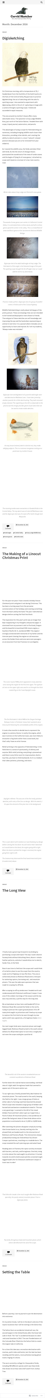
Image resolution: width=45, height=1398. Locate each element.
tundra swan (19, 537)
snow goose (8, 537)
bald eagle (8, 533)
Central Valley (19, 533)
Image (4, 32)
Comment (8, 528)
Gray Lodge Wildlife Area (34, 533)
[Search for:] (41, 2)
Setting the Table (16, 1272)
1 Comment (8, 1254)
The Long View (14, 890)
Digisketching (13, 38)
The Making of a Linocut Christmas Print (21, 555)
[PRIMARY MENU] (3, 2)
